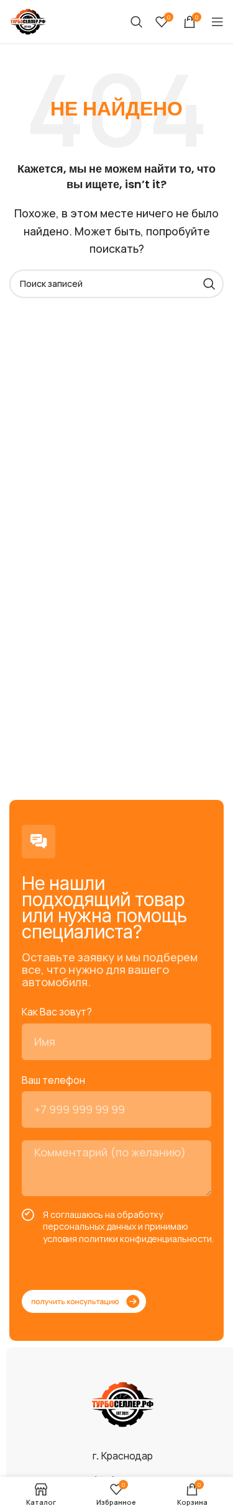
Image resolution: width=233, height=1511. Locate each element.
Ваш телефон (53, 1080)
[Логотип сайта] (28, 20)
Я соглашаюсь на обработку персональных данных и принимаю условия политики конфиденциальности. (128, 1227)
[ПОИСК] (209, 284)
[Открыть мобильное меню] (217, 21)
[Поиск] (136, 21)
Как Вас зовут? (57, 1012)
